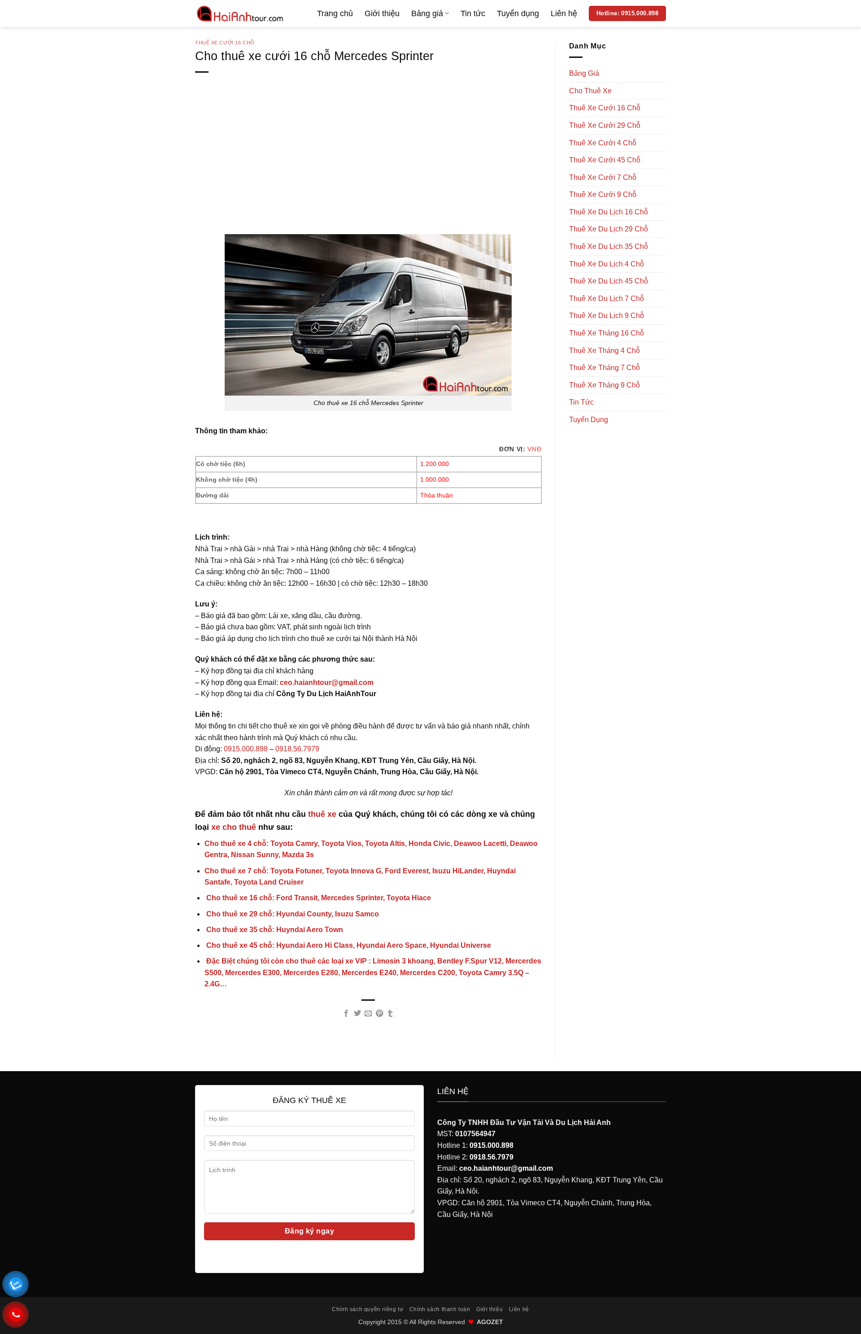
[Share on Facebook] (346, 1014)
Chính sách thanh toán (439, 1309)
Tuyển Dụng (588, 419)
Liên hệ (564, 13)
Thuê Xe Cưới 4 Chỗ (602, 143)
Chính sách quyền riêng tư (367, 1309)
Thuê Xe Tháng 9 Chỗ (604, 385)
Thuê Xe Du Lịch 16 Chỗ (608, 212)
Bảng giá (427, 13)
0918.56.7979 (297, 749)
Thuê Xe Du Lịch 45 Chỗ (608, 281)
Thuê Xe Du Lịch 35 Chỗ (608, 246)
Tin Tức (581, 402)
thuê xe (322, 814)
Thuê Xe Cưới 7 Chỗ (602, 177)
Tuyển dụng (518, 13)
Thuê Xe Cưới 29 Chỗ (604, 125)
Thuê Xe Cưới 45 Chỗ (604, 160)
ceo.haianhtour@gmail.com (327, 682)
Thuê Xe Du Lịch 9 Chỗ (606, 315)
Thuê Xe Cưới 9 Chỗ (602, 194)
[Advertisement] (368, 168)
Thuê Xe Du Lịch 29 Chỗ (608, 229)
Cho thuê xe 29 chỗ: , (291, 914)
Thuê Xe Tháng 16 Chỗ (606, 333)
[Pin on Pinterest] (379, 1014)
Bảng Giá (584, 73)
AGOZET (490, 1321)
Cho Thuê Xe (590, 91)
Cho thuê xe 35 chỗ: (273, 929)
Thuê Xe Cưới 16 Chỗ (225, 42)
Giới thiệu (382, 13)
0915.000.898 (246, 749)
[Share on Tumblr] (390, 1014)
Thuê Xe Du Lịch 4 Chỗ (606, 264)
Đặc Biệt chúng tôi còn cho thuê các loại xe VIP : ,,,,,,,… (372, 972)
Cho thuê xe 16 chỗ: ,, (317, 898)
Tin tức (473, 13)
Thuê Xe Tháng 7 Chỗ (604, 367)
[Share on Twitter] (357, 1014)
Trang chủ (335, 13)
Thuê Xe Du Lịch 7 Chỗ (606, 298)
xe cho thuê (233, 827)
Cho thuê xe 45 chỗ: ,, (347, 945)
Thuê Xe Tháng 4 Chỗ (604, 350)
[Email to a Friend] (368, 1014)
